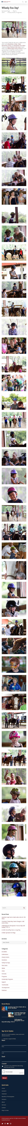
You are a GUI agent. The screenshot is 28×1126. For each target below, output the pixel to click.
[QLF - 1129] (14, 702)
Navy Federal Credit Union (14, 47)
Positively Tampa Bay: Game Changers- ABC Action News (20, 1014)
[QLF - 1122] (14, 609)
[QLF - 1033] (14, 103)
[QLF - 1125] (14, 665)
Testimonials (5, 984)
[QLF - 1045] (14, 271)
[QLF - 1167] (14, 832)
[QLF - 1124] (14, 646)
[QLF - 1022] (14, 215)
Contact (4, 1107)
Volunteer (4, 990)
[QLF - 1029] (14, 234)
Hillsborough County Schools (14, 48)
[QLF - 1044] (14, 85)
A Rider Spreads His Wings (8, 932)
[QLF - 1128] (14, 683)
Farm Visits (4, 965)
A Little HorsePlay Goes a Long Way (11, 930)
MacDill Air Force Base (19, 45)
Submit (4, 1078)
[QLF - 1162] (14, 814)
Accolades (4, 951)
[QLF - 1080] (14, 402)
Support (4, 982)
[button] (26, 2)
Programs (19, 12)
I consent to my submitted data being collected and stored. (13, 1066)
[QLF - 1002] (14, 66)
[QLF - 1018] (14, 159)
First (3, 1046)
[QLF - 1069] (14, 364)
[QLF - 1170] (14, 851)
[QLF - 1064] (14, 346)
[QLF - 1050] (14, 290)
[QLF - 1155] (14, 777)
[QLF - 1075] (14, 383)
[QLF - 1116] (14, 551)
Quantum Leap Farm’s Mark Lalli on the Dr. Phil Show (17, 1007)
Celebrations (5, 954)
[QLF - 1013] (14, 178)
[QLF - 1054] (14, 327)
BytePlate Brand (6, 1120)
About (3, 1102)
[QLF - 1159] (14, 795)
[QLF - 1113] (14, 514)
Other (3, 971)
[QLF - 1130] (14, 721)
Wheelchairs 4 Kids (12, 44)
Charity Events (11, 12)
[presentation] (13, 1072)
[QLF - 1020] (14, 197)
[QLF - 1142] (14, 739)
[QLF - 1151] (14, 758)
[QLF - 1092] (14, 458)
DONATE (4, 1091)
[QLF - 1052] (14, 308)
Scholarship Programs (7, 979)
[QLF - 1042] (14, 253)
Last (3, 1053)
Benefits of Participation (8, 1096)
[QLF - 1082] (14, 420)
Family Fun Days (6, 962)
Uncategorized (5, 987)
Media (3, 968)
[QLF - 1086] (14, 439)
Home (3, 1088)
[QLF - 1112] (14, 495)
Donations (4, 960)
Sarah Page (6, 11)
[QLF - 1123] (14, 627)
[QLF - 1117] (14, 570)
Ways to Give (5, 1110)
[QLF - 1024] (14, 141)
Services (4, 1105)
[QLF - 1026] (14, 122)
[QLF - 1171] (14, 870)
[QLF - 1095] (14, 476)
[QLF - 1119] (14, 590)
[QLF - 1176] (14, 888)
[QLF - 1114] (14, 532)
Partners (4, 1099)
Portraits (4, 973)
